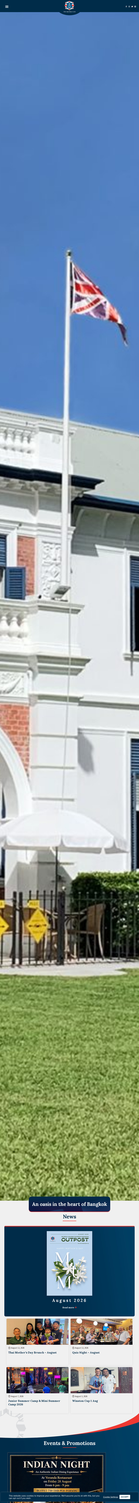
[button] (7, 6)
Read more (68, 1307)
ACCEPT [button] (125, 1497)
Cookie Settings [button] (110, 1497)
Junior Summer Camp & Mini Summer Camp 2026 (34, 1402)
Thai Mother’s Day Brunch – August (32, 1352)
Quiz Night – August (86, 1352)
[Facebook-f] (126, 6)
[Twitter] (132, 6)
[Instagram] (129, 6)
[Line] (135, 6)
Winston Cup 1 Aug (85, 1401)
